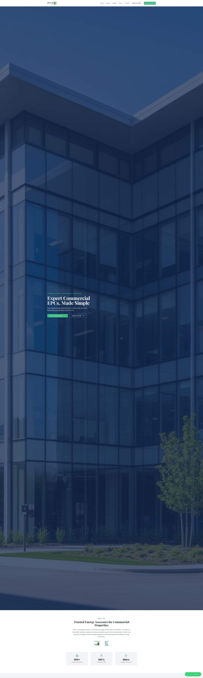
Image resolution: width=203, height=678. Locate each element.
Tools (120, 3)
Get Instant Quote (150, 3)
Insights (114, 3)
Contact (127, 3)
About (102, 3)
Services (108, 3)
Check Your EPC (136, 3)
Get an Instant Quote (56, 316)
